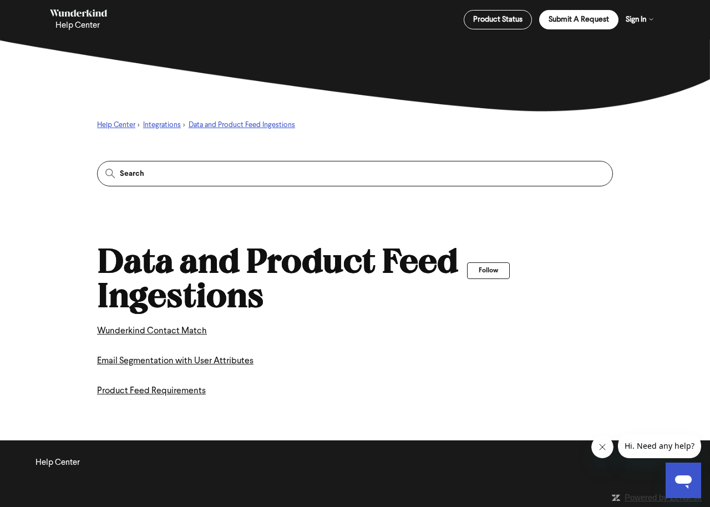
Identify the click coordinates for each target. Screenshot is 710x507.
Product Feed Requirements (151, 391)
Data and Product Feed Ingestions (242, 125)
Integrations (162, 125)
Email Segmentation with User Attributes (175, 361)
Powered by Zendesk (663, 497)
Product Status (498, 20)
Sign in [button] (637, 20)
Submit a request (579, 20)
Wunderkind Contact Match (152, 331)
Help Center (116, 125)
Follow (488, 270)
